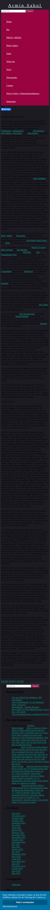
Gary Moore (7, 133)
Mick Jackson (7, 250)
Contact (9, 85)
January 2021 (17, 849)
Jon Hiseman (38, 131)
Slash (7, 243)
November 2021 (18, 837)
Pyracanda (20, 236)
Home (9, 21)
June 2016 (16, 871)
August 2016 (17, 868)
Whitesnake (6, 131)
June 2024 (16, 813)
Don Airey (17, 133)
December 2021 (18, 835)
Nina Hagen (32, 133)
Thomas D (28, 271)
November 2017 (18, 861)
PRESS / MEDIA (13, 37)
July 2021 (16, 844)
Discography (11, 77)
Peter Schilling (39, 178)
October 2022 (17, 821)
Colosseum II (18, 131)
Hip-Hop (27, 252)
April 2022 (16, 828)
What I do (10, 61)
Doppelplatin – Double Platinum (25, 707)
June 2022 (16, 825)
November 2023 (18, 816)
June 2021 (16, 847)
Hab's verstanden (25, 902)
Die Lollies (43, 305)
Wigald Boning (21, 316)
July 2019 (16, 852)
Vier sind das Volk (26, 314)
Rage (3, 236)
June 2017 (16, 864)
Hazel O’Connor (38, 247)
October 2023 (17, 818)
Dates (8, 53)
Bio (7, 29)
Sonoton (4, 283)
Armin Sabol (25, 5)
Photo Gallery (12, 45)
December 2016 (18, 866)
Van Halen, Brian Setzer (36, 240)
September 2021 (18, 842)
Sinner (9, 236)
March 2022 (17, 830)
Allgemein (16, 885)
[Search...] (2, 14)
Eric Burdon (22, 250)
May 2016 (16, 873)
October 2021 (17, 840)
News (8, 69)
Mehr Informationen (10, 906)
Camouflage (6, 271)
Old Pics (30, 725)
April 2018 (16, 859)
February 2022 (18, 832)
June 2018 (16, 856)
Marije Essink (17, 728)
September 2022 (18, 823)
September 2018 (18, 854)
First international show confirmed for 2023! (30, 714)
